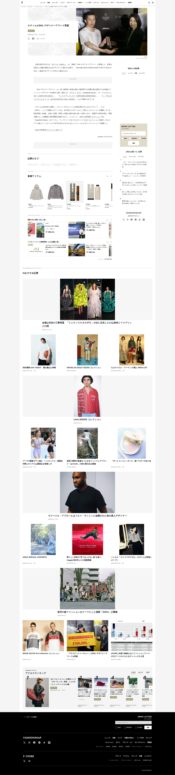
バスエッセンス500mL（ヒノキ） (93, 206)
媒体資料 (114, 746)
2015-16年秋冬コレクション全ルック (49, 130)
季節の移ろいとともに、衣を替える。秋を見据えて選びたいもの (134, 202)
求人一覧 (42, 220)
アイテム (126, 756)
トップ (23, 6)
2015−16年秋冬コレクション (90, 117)
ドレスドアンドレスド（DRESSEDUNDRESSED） (78, 96)
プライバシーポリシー (137, 746)
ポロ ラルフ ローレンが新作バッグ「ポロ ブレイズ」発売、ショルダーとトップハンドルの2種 (63, 681)
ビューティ (55, 2)
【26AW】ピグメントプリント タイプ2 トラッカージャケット (55, 206)
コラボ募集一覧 (53, 242)
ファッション (38, 6)
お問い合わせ (148, 746)
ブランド (118, 756)
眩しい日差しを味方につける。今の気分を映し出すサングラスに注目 (134, 193)
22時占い (80, 2)
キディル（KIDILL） (59, 64)
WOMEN (134, 138)
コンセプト (148, 756)
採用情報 (108, 746)
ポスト (112, 2)
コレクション (104, 2)
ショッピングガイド (114, 760)
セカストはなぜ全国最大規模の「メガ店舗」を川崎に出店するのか (116, 692)
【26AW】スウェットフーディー (36, 206)
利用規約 (127, 746)
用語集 (130, 2)
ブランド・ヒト (71, 2)
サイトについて (100, 746)
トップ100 (88, 2)
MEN (125, 138)
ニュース (42, 2)
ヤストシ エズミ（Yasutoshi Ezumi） (83, 93)
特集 (48, 2)
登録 (133, 143)
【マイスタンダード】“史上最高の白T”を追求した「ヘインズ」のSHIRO (134, 175)
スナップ (96, 2)
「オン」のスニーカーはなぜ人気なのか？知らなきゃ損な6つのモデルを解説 (134, 164)
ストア (63, 2)
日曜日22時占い (129, 738)
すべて (124, 73)
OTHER (143, 138)
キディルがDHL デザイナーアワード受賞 (56, 6)
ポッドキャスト (121, 2)
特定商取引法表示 (147, 760)
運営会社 (121, 746)
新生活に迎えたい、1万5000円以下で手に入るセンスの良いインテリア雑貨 (134, 184)
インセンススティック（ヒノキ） (74, 206)
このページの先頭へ (31, 717)
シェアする (41, 38)
